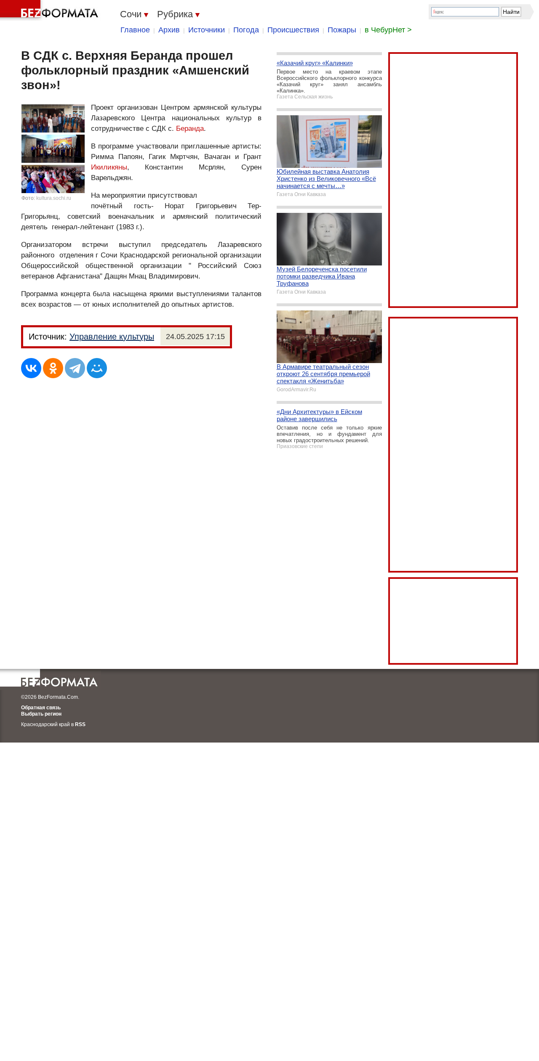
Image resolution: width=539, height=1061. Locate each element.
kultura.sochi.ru (53, 198)
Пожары (342, 30)
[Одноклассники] (53, 368)
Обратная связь (41, 708)
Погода (246, 30)
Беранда (190, 129)
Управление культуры (111, 336)
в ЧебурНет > (388, 30)
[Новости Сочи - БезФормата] (50, 10)
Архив (169, 30)
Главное (135, 30)
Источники (206, 30)
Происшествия (293, 30)
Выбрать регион (41, 714)
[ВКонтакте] (31, 368)
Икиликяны (109, 167)
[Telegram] (75, 368)
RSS (80, 724)
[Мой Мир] (97, 368)
